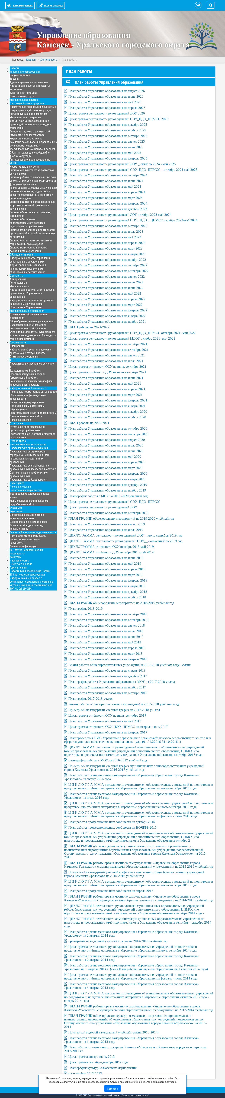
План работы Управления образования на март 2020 (105, 468)
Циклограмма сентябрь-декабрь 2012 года (98, 1062)
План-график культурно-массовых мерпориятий (102, 1068)
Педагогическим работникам (27, 405)
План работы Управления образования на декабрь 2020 (107, 411)
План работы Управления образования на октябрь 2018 (107, 614)
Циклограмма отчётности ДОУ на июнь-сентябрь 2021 (107, 372)
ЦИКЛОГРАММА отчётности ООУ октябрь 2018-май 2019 (111, 546)
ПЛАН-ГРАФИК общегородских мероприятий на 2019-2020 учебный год (121, 518)
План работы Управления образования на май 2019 (104, 563)
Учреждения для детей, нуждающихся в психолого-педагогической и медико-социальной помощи (33, 335)
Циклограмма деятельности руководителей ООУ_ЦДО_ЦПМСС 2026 (118, 119)
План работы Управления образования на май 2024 (104, 186)
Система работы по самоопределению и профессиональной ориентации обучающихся (32, 205)
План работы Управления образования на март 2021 (105, 395)
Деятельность (18, 342)
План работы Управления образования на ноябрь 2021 (107, 321)
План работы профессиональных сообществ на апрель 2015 (110, 891)
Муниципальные (19, 286)
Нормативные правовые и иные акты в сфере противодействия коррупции (33, 108)
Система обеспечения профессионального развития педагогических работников (27, 223)
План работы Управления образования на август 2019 (106, 524)
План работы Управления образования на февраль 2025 (107, 158)
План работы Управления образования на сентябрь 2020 (108, 434)
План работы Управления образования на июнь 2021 (105, 378)
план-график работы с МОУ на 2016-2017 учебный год (107, 760)
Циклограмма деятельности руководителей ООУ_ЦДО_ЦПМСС (114, 501)
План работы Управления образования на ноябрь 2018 (107, 597)
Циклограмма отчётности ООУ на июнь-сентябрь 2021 (107, 366)
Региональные (18, 282)
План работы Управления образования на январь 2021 (107, 406)
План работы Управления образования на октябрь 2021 (107, 344)
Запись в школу (19, 529)
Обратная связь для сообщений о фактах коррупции (30, 154)
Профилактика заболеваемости (28, 479)
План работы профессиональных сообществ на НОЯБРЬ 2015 (112, 827)
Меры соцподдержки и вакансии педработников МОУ (29, 502)
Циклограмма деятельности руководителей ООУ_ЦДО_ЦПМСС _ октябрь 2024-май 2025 (132, 169)
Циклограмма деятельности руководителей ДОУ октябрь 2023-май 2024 (119, 214)
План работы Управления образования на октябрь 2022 (107, 265)
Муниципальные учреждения (27, 310)
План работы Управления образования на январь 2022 (107, 316)
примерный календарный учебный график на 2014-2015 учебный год (117, 941)
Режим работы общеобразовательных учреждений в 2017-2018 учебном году (123, 704)
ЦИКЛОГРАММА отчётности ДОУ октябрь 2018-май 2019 (111, 552)
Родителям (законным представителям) (33, 412)
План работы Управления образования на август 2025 (106, 141)
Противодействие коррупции (27, 103)
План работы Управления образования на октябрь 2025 (107, 136)
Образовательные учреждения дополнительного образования (28, 326)
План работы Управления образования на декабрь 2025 (107, 124)
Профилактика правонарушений (29, 448)
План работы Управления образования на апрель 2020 (106, 462)
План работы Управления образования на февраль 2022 (107, 310)
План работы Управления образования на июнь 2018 (105, 637)
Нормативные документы (25, 166)
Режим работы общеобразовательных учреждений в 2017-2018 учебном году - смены (129, 665)
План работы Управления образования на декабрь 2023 (107, 209)
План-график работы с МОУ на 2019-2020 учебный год (108, 496)
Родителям (16, 511)
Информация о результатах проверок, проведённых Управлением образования (32, 293)
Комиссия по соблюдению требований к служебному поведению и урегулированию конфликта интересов (33, 145)
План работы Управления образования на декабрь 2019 (107, 485)
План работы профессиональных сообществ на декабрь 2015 (111, 822)
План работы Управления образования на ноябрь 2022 (107, 259)
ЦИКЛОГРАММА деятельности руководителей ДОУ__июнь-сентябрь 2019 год (125, 535)
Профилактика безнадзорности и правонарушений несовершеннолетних (33, 467)
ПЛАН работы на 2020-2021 (88, 423)
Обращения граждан (22, 254)
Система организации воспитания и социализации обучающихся (31, 242)
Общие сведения (20, 75)
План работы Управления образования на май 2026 (104, 102)
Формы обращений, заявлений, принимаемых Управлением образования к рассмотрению (28, 268)
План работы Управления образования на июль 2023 (105, 231)
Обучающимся (18, 409)
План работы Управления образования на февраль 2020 (107, 473)
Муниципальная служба (24, 99)
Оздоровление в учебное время (28, 522)
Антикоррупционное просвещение (30, 159)
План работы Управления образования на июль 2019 (105, 530)
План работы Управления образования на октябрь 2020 (107, 428)
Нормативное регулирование (27, 402)
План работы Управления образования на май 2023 (104, 237)
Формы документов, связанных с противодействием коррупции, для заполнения (30, 124)
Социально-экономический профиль (31, 381)
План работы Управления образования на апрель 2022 (106, 299)
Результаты (17, 543)
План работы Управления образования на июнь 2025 (105, 147)
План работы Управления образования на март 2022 (105, 305)
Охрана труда (18, 441)
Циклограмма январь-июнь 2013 (91, 1056)
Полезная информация (23, 546)
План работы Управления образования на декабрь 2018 (107, 591)
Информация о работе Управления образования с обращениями (30, 259)
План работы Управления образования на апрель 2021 (106, 389)
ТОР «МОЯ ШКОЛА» (21, 588)
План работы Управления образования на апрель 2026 (106, 108)
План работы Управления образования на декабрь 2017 (107, 676)
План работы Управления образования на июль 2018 (105, 631)
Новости (15, 68)
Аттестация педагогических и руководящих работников (27, 428)
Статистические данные (24, 356)
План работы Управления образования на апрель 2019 (106, 569)
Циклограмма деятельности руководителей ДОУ (102, 507)
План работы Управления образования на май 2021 (104, 383)
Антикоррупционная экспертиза (28, 114)
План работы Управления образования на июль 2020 (105, 445)
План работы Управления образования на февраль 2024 (107, 203)
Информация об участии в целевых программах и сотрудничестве (30, 351)
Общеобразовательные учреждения (31, 321)
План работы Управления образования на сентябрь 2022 (108, 271)
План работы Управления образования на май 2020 (104, 456)
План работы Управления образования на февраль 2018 (107, 659)
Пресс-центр (17, 483)
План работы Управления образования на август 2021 (106, 355)
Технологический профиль (25, 370)
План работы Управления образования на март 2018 (105, 653)
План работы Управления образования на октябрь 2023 (107, 226)
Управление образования (25, 71)
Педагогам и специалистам (26, 490)
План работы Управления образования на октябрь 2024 (107, 175)
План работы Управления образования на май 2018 (104, 642)
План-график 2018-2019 (85, 608)
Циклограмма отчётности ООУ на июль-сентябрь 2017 (107, 715)
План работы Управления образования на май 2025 (104, 153)
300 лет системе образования (27, 574)
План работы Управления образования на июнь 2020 (105, 451)
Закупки (14, 78)
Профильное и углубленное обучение (32, 363)
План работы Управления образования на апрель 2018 (106, 648)
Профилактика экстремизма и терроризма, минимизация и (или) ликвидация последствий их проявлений (30, 457)
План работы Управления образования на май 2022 (104, 293)
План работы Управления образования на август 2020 (106, 440)
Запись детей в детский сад (26, 525)
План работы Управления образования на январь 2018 (107, 670)
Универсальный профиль (24, 384)
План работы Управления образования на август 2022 (106, 276)
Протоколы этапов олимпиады (28, 536)
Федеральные (18, 279)
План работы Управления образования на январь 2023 (107, 254)
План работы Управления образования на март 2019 (105, 575)
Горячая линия (18, 567)
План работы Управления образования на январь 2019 (107, 586)
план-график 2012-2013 (85, 1073)
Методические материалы (25, 117)
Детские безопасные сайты (26, 416)
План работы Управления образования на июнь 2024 (105, 181)
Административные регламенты (29, 82)
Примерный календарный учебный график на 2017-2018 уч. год (114, 710)
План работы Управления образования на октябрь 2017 (107, 693)
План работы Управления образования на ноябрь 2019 (107, 490)
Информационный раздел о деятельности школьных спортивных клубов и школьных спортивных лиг (31, 581)
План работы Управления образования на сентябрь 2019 (108, 513)
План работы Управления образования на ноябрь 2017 (107, 687)
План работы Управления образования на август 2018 (106, 625)
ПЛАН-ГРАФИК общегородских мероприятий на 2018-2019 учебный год (121, 603)
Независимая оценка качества (28, 444)
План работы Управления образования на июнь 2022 (105, 288)
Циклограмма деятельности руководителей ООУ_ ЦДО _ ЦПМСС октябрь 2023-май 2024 (132, 220)
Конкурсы (15, 557)
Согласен (112, 1088)
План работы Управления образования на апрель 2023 (106, 243)
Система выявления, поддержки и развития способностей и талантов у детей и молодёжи (31, 195)
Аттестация (16, 423)
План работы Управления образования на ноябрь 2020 (107, 417)
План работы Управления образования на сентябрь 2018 (108, 620)
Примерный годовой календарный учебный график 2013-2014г (113, 1032)
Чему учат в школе (21, 564)
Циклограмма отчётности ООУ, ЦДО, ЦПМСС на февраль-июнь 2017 (118, 727)
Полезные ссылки (20, 420)
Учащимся (16, 507)
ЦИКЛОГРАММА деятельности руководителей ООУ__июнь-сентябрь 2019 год (125, 541)
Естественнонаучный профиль (27, 374)
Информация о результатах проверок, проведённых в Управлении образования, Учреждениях (32, 304)
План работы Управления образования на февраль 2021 (107, 400)
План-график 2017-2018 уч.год (90, 698)
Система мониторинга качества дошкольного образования (28, 249)
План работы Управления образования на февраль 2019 (107, 580)
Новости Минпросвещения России (30, 571)
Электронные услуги (22, 96)
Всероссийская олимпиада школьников (33, 532)
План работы (17, 346)
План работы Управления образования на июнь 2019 (105, 558)
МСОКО (14, 163)
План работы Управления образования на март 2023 (105, 248)
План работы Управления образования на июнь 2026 (105, 96)
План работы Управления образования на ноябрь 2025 (107, 130)
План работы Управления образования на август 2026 (106, 91)
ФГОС (13, 360)
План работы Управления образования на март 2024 (105, 198)
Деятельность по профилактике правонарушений (29, 474)
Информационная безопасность (28, 388)
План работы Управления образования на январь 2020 (107, 479)
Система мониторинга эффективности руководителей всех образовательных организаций (32, 233)
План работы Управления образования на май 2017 (104, 721)
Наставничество (19, 560)
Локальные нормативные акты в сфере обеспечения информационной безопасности (33, 395)
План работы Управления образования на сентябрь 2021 (108, 350)
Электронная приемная (23, 92)
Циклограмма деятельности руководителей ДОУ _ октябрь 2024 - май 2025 (122, 164)
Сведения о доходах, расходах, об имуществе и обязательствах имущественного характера (30, 135)
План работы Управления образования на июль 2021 (105, 361)
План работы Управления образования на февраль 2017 (107, 732)
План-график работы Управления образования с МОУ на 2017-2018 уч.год (121, 682)
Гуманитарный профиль (24, 377)
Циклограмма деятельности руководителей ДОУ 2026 (106, 113)
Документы (16, 275)
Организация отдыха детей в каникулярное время (27, 516)
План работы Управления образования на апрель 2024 (106, 192)
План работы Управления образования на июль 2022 (105, 282)
